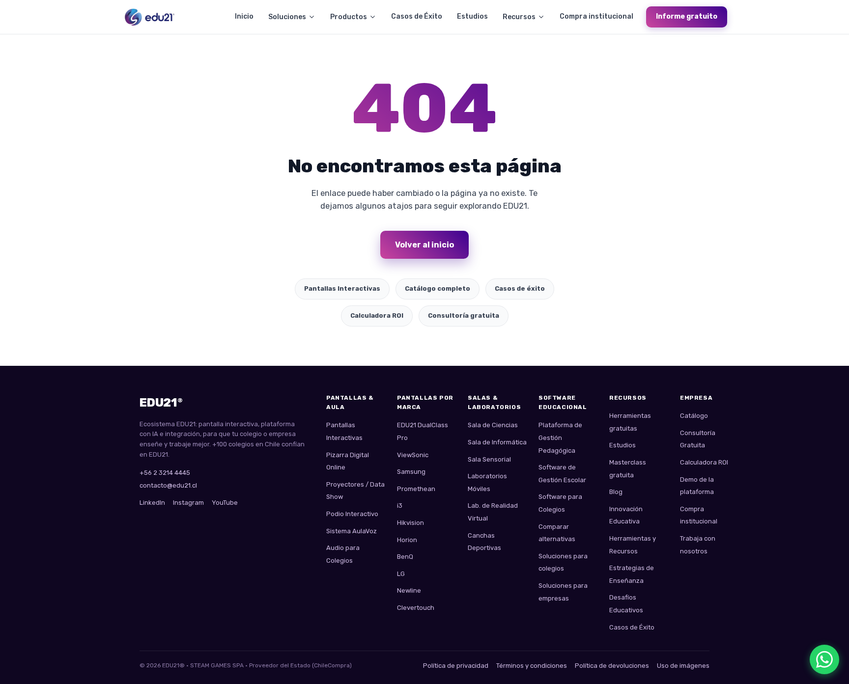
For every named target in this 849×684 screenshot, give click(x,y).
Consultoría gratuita (463, 315)
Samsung (411, 471)
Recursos (519, 17)
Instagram (188, 502)
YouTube (225, 502)
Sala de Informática (497, 442)
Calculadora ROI (376, 315)
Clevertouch (415, 607)
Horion (407, 540)
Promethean (416, 488)
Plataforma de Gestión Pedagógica (560, 437)
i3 (399, 505)
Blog (616, 491)
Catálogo (694, 415)
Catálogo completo (437, 288)
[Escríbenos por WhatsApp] (824, 659)
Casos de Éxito (416, 16)
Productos (348, 17)
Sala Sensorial (489, 459)
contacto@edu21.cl (168, 485)
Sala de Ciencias (493, 425)
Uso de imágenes (683, 665)
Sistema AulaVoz (351, 531)
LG (401, 573)
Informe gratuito (686, 16)
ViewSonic (412, 455)
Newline (409, 590)
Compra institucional (596, 16)
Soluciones (287, 17)
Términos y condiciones (531, 665)
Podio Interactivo (352, 514)
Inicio (244, 16)
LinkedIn (152, 502)
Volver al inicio (424, 244)
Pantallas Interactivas (342, 288)
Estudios (472, 16)
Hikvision (410, 522)
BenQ (405, 556)
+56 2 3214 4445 (165, 472)
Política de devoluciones (612, 665)
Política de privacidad (455, 665)
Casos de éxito (520, 288)
